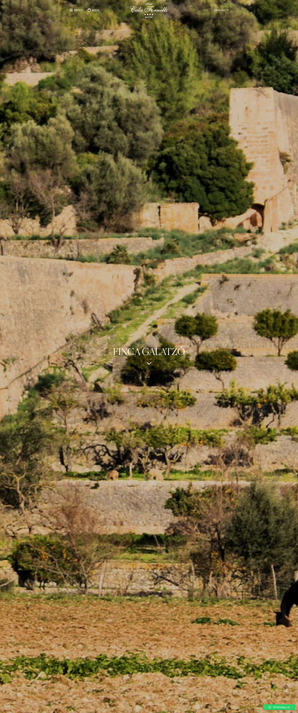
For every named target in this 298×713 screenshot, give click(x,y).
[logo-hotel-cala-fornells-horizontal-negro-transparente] (149, 10)
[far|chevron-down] (149, 363)
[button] (75, 10)
